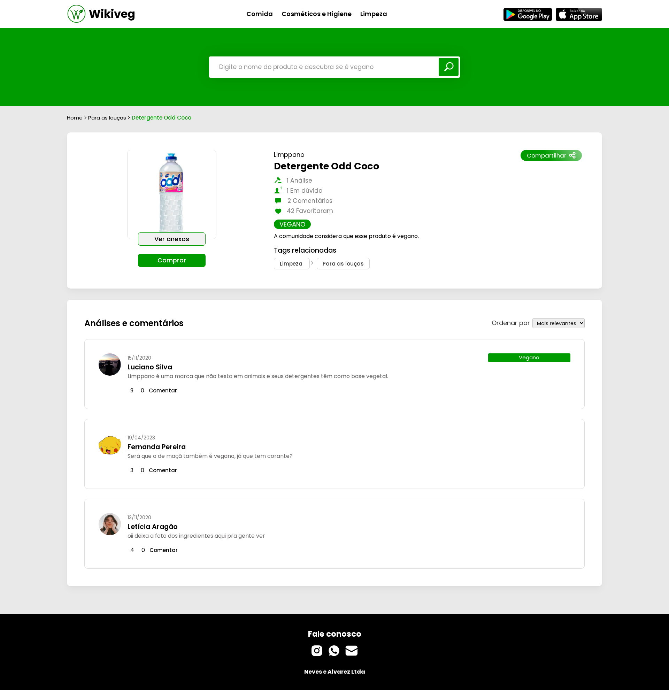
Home (75, 117)
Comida (259, 13)
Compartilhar (546, 155)
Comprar (171, 260)
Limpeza (373, 13)
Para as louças (108, 117)
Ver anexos (171, 239)
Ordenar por (511, 323)
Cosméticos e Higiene (317, 13)
